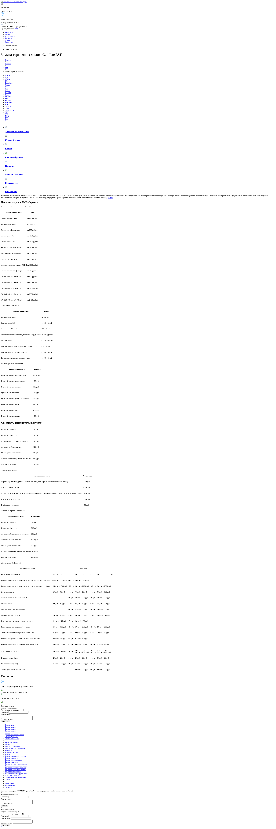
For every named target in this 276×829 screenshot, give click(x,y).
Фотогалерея (10, 36)
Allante (7, 75)
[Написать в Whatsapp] (138, 827)
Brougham (8, 83)
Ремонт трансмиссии (13, 772)
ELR (7, 98)
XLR (7, 116)
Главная (8, 60)
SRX (7, 112)
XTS (7, 120)
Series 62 (8, 106)
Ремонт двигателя (11, 758)
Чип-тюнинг (9, 783)
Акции (7, 40)
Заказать (5, 806)
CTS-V (7, 91)
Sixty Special (9, 110)
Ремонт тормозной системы (15, 770)
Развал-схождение (11, 752)
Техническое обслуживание (15, 777)
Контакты (8, 38)
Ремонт (8, 754)
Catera (7, 85)
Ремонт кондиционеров (14, 760)
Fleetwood (8, 102)
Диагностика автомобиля (14, 735)
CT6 (6, 87)
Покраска (8, 750)
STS (6, 114)
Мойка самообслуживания (15, 748)
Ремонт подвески (11, 762)
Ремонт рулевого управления (16, 764)
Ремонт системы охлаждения (16, 766)
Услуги (110, 198)
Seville (7, 108)
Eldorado (8, 97)
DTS (7, 95)
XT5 (6, 118)
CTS (6, 89)
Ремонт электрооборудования (16, 774)
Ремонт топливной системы (15, 768)
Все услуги (9, 32)
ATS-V (7, 79)
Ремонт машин (10, 725)
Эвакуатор (9, 42)
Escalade (8, 100)
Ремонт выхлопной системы (15, 756)
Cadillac (8, 64)
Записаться (5, 721)
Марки (7, 34)
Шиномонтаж (10, 785)
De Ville (8, 93)
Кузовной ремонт (11, 742)
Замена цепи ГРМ (11, 737)
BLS (6, 81)
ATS (6, 77)
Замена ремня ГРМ (12, 739)
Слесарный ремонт (12, 775)
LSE (6, 68)
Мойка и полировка (12, 746)
